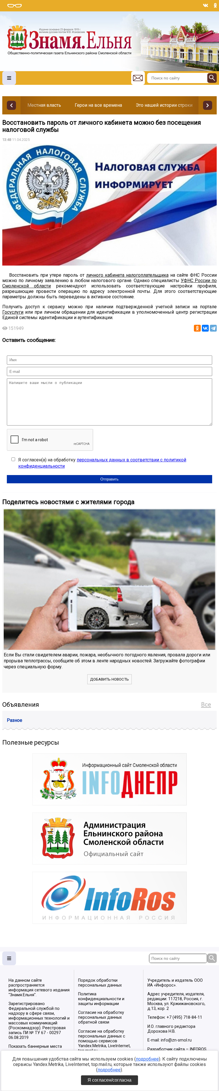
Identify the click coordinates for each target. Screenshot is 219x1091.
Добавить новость (109, 679)
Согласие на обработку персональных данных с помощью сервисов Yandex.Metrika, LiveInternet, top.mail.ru (104, 1041)
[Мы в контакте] (205, 5)
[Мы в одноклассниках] (215, 5)
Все (206, 704)
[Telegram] (213, 328)
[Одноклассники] (197, 328)
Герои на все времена (98, 105)
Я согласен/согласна (109, 1080)
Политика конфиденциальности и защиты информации (101, 999)
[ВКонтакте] (205, 328)
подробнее (147, 1059)
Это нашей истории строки (164, 105)
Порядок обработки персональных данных (100, 983)
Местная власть (44, 105)
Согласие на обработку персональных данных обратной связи (101, 1017)
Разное (14, 720)
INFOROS (198, 1049)
